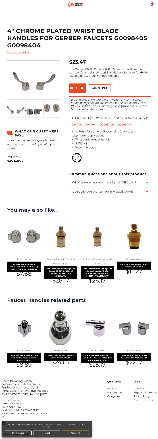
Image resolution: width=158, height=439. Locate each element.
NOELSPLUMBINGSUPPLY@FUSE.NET (23, 410)
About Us (139, 388)
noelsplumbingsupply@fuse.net (113, 106)
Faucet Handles (18, 52)
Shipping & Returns (145, 392)
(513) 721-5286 (13, 400)
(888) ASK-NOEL (81, 106)
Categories (113, 396)
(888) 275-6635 (13, 407)
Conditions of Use (144, 400)
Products (112, 388)
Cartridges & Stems (54, 259)
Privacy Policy (142, 396)
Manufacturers (116, 392)
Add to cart (99, 88)
